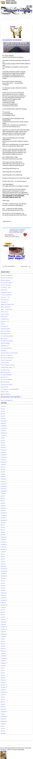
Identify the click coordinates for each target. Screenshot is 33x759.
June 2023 (3, 498)
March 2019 (3, 619)
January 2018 (3, 653)
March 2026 (3, 418)
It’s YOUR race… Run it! (6, 287)
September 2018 (4, 634)
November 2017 (4, 658)
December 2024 (4, 454)
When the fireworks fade (5, 372)
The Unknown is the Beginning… (12, 40)
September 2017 (4, 663)
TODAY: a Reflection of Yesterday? (8, 365)
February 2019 (4, 622)
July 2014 (3, 726)
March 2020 (3, 590)
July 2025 (3, 437)
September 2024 (4, 462)
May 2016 (3, 701)
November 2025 (4, 428)
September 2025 (4, 433)
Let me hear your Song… (6, 369)
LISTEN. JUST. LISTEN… (6, 285)
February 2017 (4, 680)
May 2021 (3, 559)
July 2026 (3, 408)
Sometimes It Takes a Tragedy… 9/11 (8, 367)
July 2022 (3, 525)
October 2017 (3, 660)
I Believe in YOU (4, 302)
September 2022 (4, 520)
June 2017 (3, 670)
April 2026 (3, 416)
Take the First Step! (4, 386)
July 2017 (3, 668)
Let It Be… (3, 323)
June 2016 (3, 699)
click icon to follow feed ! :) (11, 397)
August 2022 (3, 522)
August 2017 (3, 665)
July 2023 (3, 496)
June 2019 (3, 612)
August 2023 (3, 493)
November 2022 (4, 515)
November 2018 (4, 629)
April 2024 (3, 474)
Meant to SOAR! (4, 316)
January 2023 (3, 510)
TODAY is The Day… (5, 314)
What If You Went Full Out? (6, 360)
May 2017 (3, 672)
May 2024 (3, 471)
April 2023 (3, 503)
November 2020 (4, 571)
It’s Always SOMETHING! (6, 374)
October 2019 (3, 602)
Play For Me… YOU (5, 321)
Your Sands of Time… (5, 299)
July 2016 (3, 697)
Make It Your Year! (4, 391)
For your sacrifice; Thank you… (7, 379)
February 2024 (4, 479)
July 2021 (3, 554)
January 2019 (3, 624)
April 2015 (3, 714)
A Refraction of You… (5, 319)
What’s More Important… (10, 266)
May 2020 (3, 585)
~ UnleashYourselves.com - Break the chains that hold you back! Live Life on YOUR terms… (11, 9)
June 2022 (3, 527)
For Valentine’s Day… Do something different (10, 389)
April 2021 (3, 561)
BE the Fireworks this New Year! (7, 357)
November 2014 (4, 716)
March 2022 (3, 534)
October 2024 (3, 459)
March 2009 (3, 733)
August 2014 (3, 723)
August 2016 (3, 694)
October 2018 (3, 631)
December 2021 (4, 542)
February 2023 (4, 508)
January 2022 (3, 539)
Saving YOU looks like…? (6, 331)
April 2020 (3, 588)
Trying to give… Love (5, 297)
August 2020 (3, 578)
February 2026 (4, 420)
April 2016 (3, 704)
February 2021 (4, 566)
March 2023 (3, 505)
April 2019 (3, 617)
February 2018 (4, 651)
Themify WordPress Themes (21, 745)
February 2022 (4, 537)
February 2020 (4, 592)
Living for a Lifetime (6, 749)
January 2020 (3, 595)
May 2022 (3, 529)
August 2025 (3, 435)
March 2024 (3, 476)
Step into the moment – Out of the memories (9, 352)
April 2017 (3, 675)
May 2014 (3, 731)
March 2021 (3, 563)
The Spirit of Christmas (5, 328)
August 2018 (3, 636)
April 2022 (3, 532)
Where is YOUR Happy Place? (7, 275)
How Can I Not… (24, 266)
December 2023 (4, 483)
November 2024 (4, 457)
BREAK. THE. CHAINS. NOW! (7, 304)
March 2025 (3, 447)
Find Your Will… (4, 290)
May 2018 (3, 643)
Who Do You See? (4, 311)
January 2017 (3, 682)
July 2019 (3, 609)
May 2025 (3, 442)
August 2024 (3, 464)
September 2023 (4, 491)
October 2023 (3, 488)
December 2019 (4, 597)
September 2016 (4, 692)
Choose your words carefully (6, 384)
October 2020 (3, 573)
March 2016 (3, 706)
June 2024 (3, 469)
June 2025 (3, 440)
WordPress (13, 745)
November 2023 (4, 486)
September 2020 (4, 575)
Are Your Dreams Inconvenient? (7, 336)
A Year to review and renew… (7, 294)
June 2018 (3, 641)
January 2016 (3, 709)
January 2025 (3, 452)
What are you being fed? (5, 280)
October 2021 (3, 546)
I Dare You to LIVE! (5, 362)
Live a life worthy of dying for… (7, 282)
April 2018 (3, 646)
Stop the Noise (4, 350)
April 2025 (3, 445)
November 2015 (4, 711)
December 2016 (4, 685)
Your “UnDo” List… (5, 326)
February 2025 (4, 450)
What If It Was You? (5, 345)
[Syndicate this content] (1, 397)
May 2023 (3, 500)
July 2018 (3, 638)
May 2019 (3, 614)
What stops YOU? (4, 377)
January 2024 (3, 481)
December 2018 (4, 626)
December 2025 (4, 425)
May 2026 (3, 413)
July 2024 (3, 466)
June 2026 (3, 411)
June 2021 (3, 556)
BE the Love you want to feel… (7, 355)
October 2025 (3, 430)
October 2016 (3, 689)
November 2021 (4, 544)
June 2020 (3, 583)
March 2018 (3, 648)
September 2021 (4, 549)
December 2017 (4, 655)
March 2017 (3, 677)
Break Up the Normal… (5, 382)
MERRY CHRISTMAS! (5, 394)
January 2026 (3, 423)
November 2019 (4, 600)
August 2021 (3, 551)
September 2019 (4, 605)
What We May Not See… (6, 333)
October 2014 (3, 718)
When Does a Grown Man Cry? (7, 277)
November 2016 (4, 687)
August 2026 (3, 406)
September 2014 (4, 721)
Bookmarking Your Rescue (6, 292)
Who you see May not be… (6, 306)
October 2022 (3, 517)
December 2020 (4, 568)
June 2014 (3, 728)
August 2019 (3, 607)
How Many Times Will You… (7, 348)
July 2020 (3, 580)
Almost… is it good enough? (6, 309)
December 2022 (4, 512)
